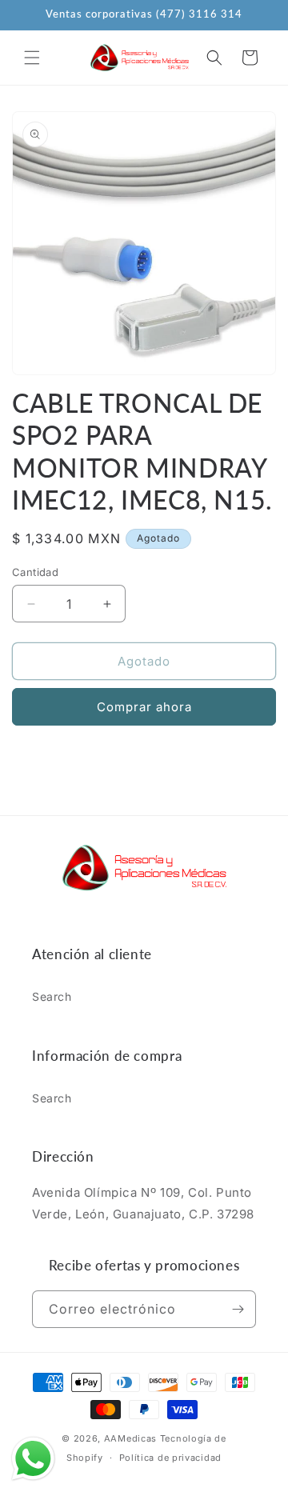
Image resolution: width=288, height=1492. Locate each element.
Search (52, 996)
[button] (32, 57)
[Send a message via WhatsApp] (33, 1459)
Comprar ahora (144, 706)
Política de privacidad (170, 1457)
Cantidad (35, 572)
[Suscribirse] (237, 1309)
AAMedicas (130, 1438)
